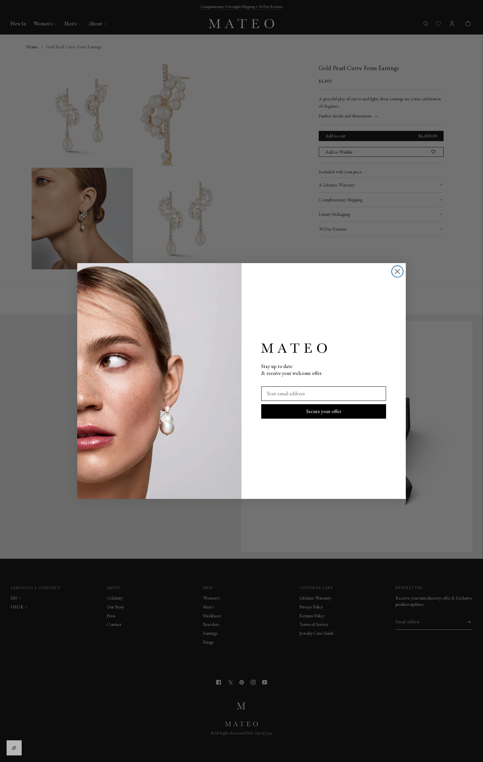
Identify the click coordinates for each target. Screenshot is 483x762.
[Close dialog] (397, 271)
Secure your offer (323, 411)
